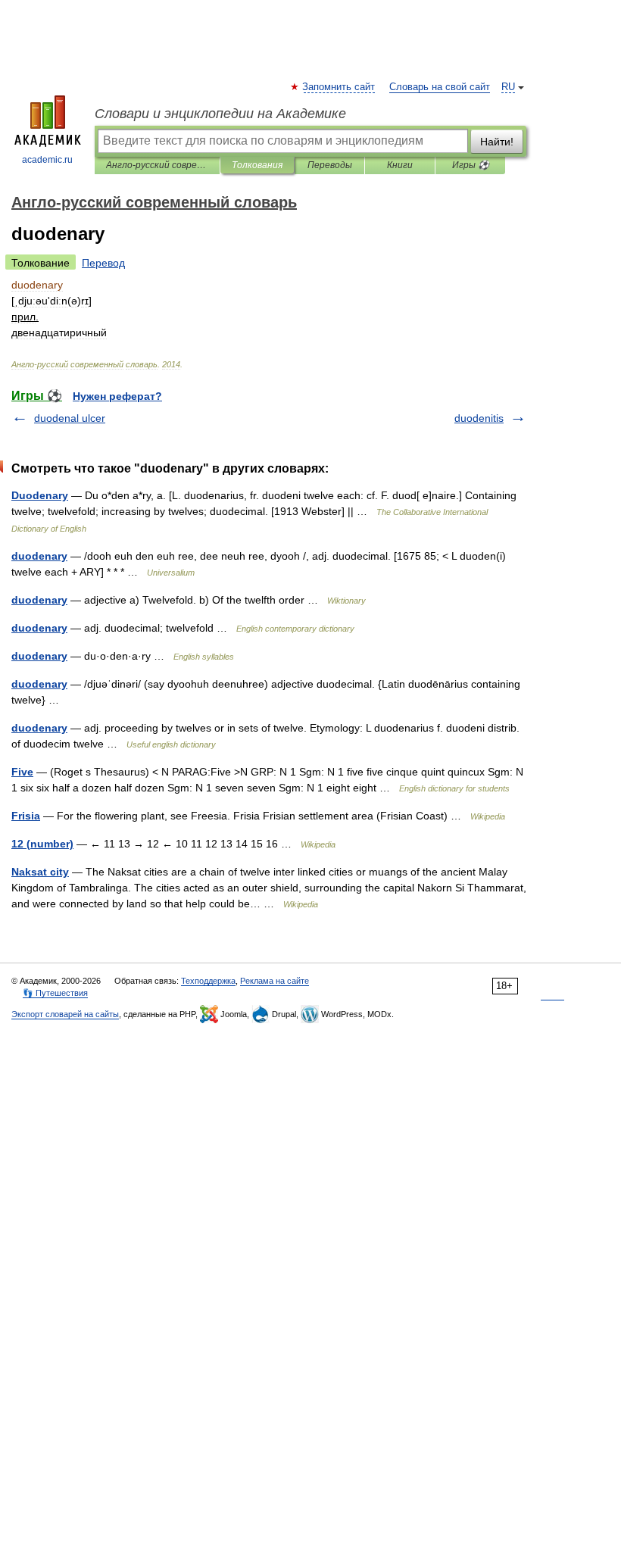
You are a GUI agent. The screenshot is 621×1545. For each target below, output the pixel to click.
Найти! (496, 142)
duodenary (39, 556)
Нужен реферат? (117, 396)
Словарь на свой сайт (439, 87)
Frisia (25, 816)
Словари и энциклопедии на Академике (220, 113)
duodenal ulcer (69, 418)
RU (508, 87)
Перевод (103, 263)
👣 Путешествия (55, 992)
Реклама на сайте (274, 980)
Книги (400, 165)
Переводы (329, 165)
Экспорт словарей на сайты (65, 1014)
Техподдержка (208, 980)
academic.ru (47, 159)
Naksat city (40, 872)
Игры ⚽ (470, 165)
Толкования (257, 165)
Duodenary (39, 495)
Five (22, 772)
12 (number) (42, 844)
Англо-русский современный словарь (157, 165)
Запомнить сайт (339, 87)
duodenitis (479, 418)
